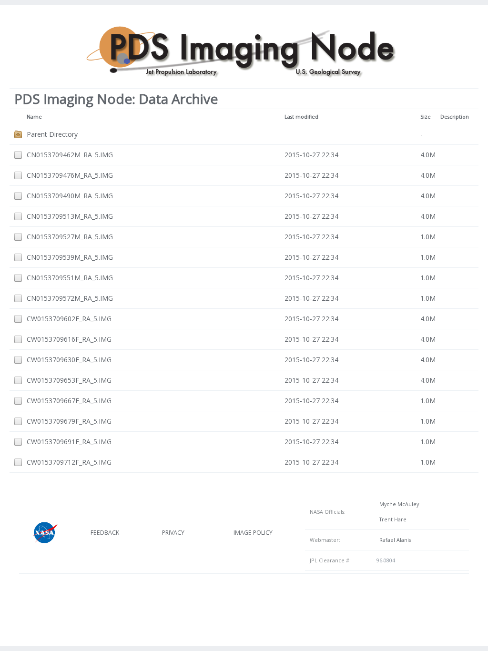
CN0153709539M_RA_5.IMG (70, 257)
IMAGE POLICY (253, 533)
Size (425, 116)
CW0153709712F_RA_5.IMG (69, 462)
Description (454, 116)
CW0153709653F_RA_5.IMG (69, 380)
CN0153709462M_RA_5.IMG (70, 154)
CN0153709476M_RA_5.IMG (70, 175)
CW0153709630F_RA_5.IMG (69, 359)
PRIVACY (173, 533)
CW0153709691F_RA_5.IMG (69, 441)
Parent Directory (52, 134)
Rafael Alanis (393, 540)
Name (34, 116)
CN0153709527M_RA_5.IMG (70, 236)
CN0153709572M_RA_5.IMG (70, 298)
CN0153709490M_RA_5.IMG (70, 195)
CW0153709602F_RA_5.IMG (69, 318)
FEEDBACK (105, 533)
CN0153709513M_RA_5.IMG (70, 216)
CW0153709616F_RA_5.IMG (69, 339)
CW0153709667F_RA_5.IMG (69, 400)
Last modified (301, 116)
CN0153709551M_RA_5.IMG (70, 277)
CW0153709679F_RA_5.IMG (69, 421)
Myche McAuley (397, 504)
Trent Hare (391, 519)
